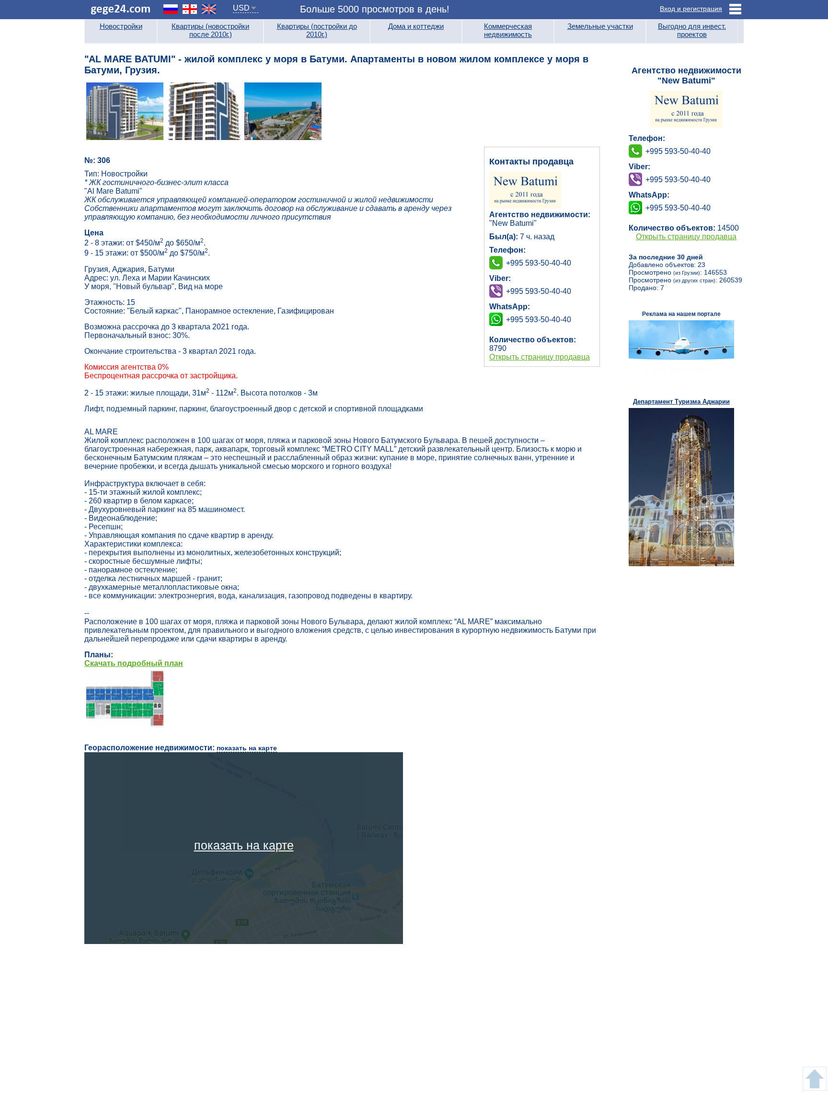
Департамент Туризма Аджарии (681, 401)
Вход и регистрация (691, 8)
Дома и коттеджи (416, 26)
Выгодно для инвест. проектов (692, 30)
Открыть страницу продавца (539, 357)
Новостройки (121, 26)
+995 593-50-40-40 (538, 291)
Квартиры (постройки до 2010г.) (317, 30)
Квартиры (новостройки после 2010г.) (210, 30)
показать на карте (247, 748)
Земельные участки (600, 26)
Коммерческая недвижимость (508, 30)
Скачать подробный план (133, 663)
